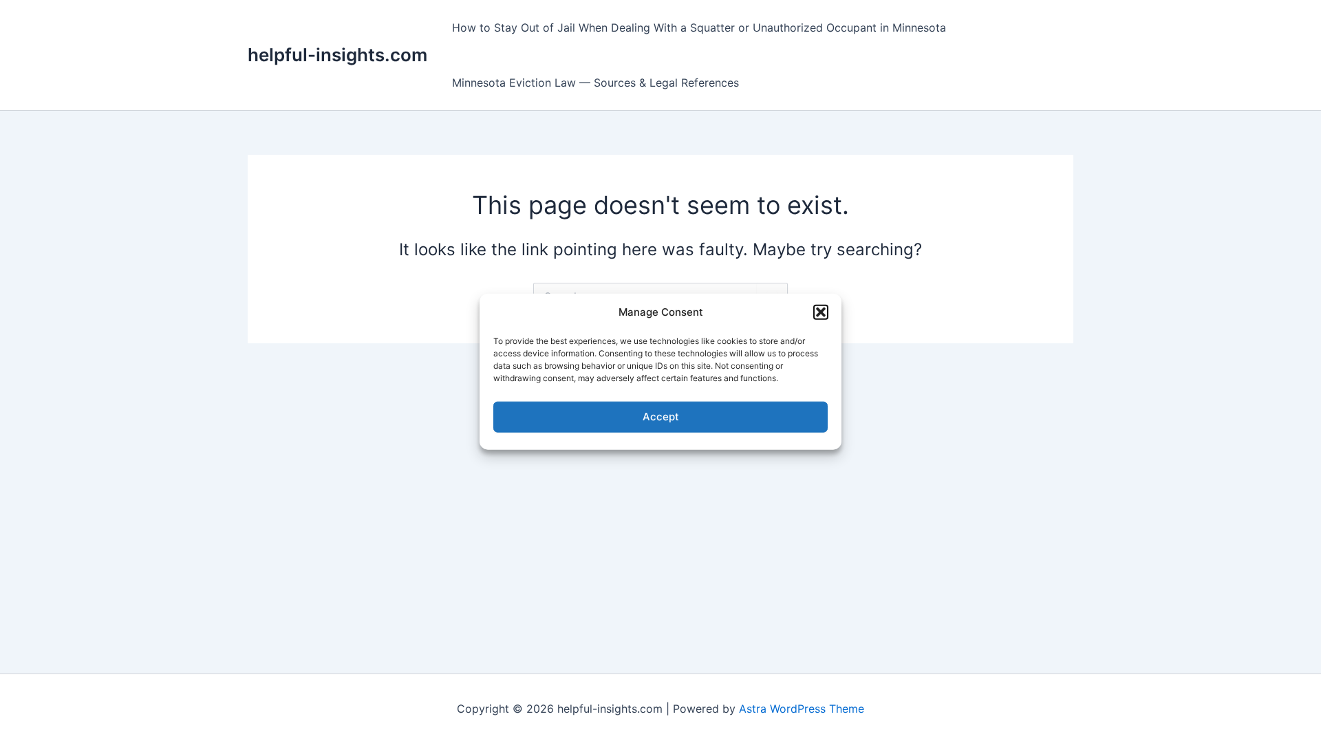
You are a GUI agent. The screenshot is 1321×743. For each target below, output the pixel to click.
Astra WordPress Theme (801, 708)
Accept (661, 416)
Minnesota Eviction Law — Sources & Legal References (595, 82)
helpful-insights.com (337, 54)
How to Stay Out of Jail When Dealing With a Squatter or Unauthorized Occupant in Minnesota (699, 27)
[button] (821, 312)
